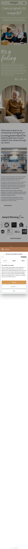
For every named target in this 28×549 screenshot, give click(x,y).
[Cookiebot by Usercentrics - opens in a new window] (21, 257)
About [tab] (23, 260)
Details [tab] (14, 260)
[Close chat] (26, 249)
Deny (14, 290)
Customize (13, 286)
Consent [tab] (5, 260)
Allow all (14, 282)
